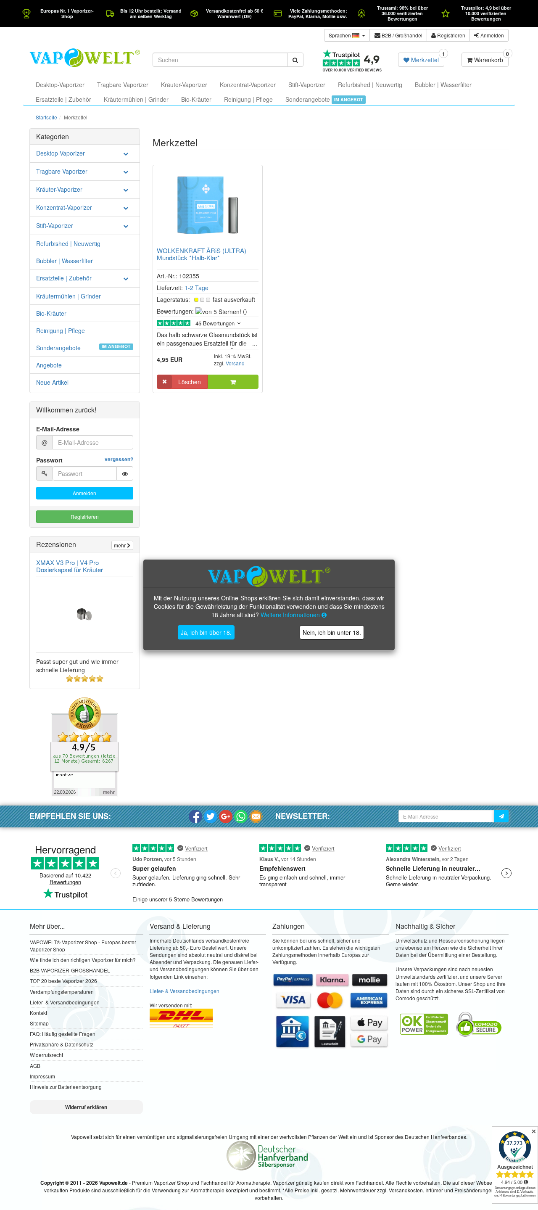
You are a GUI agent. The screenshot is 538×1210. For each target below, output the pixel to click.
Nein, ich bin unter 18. (332, 632)
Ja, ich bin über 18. (206, 632)
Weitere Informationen (291, 614)
